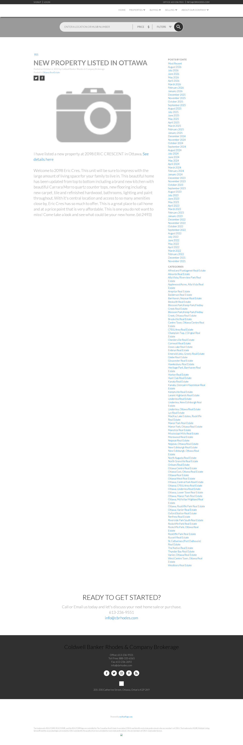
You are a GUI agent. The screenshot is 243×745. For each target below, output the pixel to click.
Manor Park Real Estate (180, 423)
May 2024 (173, 160)
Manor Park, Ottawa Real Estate (185, 426)
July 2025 (173, 112)
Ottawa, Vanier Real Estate (182, 509)
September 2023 (177, 188)
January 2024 (175, 174)
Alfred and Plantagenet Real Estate (187, 270)
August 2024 (174, 150)
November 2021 (177, 261)
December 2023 (176, 177)
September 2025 (177, 105)
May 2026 (173, 77)
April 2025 (173, 122)
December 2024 (176, 136)
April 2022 (173, 247)
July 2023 (173, 195)
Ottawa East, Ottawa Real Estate (185, 471)
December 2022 (176, 219)
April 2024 (173, 163)
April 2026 (173, 80)
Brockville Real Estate (180, 319)
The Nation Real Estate (180, 547)
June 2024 (173, 157)
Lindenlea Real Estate (180, 398)
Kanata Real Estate (178, 381)
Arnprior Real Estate (179, 291)
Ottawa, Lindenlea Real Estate (184, 488)
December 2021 (176, 257)
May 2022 (173, 243)
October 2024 (175, 143)
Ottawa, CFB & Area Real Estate (185, 485)
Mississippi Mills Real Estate (183, 433)
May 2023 (173, 202)
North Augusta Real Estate (182, 457)
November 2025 (177, 98)
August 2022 (174, 233)
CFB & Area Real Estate (180, 329)
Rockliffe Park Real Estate (182, 534)
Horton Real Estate (178, 374)
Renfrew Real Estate (179, 516)
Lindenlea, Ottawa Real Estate (184, 409)
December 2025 (176, 94)
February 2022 (176, 254)
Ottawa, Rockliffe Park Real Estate (186, 506)
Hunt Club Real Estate (180, 378)
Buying (154, 9)
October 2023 (175, 184)
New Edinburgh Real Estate (182, 447)
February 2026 (176, 87)
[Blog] (136, 673)
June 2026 (173, 73)
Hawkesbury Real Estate (181, 364)
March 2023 (174, 209)
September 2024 (177, 146)
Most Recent (175, 63)
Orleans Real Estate (179, 464)
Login (47, 2)
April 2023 (173, 205)
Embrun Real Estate (178, 350)
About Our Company (194, 9)
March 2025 (174, 125)
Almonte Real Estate (179, 274)
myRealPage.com (125, 717)
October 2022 (175, 226)
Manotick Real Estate (179, 430)
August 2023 (174, 191)
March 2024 (174, 167)
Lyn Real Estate (176, 412)
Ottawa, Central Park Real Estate (185, 482)
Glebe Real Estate (177, 357)
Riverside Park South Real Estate (185, 520)
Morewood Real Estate (180, 437)
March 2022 (174, 250)
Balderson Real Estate (180, 294)
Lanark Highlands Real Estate (183, 395)
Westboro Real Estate (180, 565)
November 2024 (177, 139)
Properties (136, 9)
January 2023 (175, 216)
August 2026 (174, 66)
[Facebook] (106, 673)
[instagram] (121, 673)
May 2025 (173, 118)
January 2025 (175, 132)
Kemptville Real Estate (180, 391)
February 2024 (176, 170)
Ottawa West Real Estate (181, 478)
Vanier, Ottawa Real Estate (182, 554)
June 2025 (173, 115)
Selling (170, 9)
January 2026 (175, 91)
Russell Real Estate (178, 537)
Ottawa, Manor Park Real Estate (185, 496)
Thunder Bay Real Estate (181, 551)
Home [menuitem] (122, 9)
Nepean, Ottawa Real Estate (183, 443)
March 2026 (174, 84)
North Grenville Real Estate (183, 461)
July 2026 (173, 70)
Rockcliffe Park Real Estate (182, 523)
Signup (37, 2)
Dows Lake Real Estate (180, 346)
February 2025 (176, 129)
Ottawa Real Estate (51, 72)
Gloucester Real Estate (180, 360)
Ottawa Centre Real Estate (182, 468)
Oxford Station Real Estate (182, 513)
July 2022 (173, 236)
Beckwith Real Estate (179, 301)
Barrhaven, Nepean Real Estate (185, 298)
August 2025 (174, 108)
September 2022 (177, 229)
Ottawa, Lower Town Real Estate (185, 492)
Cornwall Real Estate (179, 343)
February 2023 (176, 212)
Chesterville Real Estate (181, 339)
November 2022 (177, 222)
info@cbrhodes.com (121, 617)
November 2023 (177, 181)
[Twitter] (114, 673)
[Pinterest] (129, 673)
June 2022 (173, 240)
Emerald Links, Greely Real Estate (186, 353)
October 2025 (175, 101)
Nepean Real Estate (178, 440)
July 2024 (173, 153)
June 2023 (173, 198)
